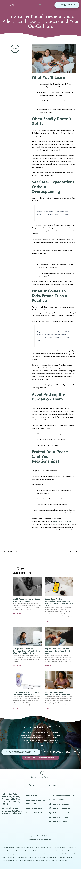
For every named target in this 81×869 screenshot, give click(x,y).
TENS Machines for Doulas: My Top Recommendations (26, 693)
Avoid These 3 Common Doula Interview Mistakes (26, 600)
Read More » (17, 613)
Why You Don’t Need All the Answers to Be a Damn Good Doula (57, 651)
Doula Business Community (62, 521)
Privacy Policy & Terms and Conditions (40, 839)
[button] (40, 5)
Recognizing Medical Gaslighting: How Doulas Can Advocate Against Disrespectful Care (59, 602)
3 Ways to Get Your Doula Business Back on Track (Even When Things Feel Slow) (26, 651)
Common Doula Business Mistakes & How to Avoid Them (58, 693)
